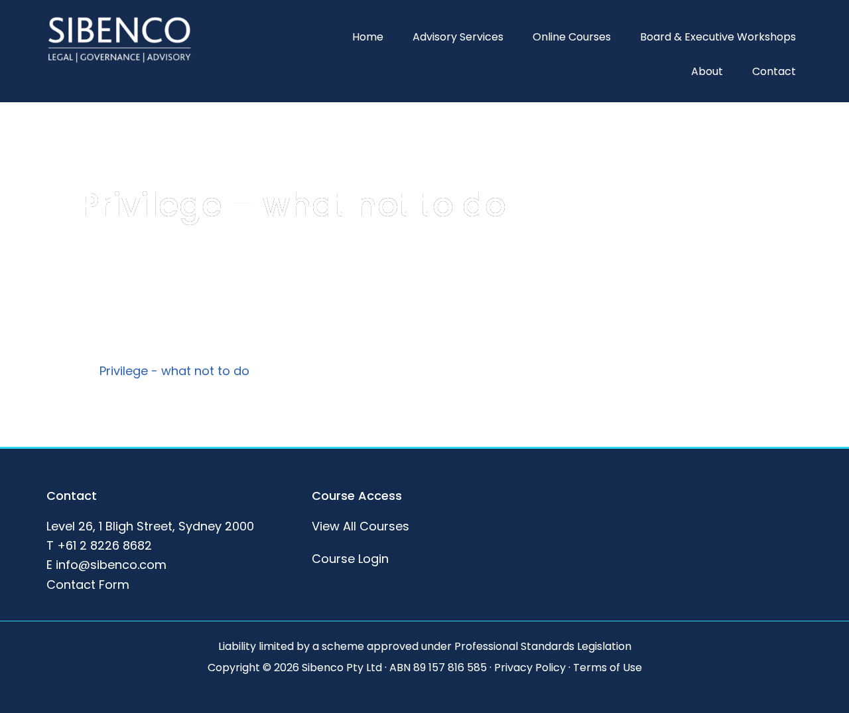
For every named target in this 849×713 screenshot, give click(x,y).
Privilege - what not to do (174, 370)
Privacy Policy (530, 667)
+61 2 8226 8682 (104, 545)
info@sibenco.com (111, 564)
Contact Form (87, 584)
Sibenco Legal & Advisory (119, 39)
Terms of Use (607, 667)
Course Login (350, 558)
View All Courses (360, 526)
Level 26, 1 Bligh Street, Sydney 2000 (150, 526)
